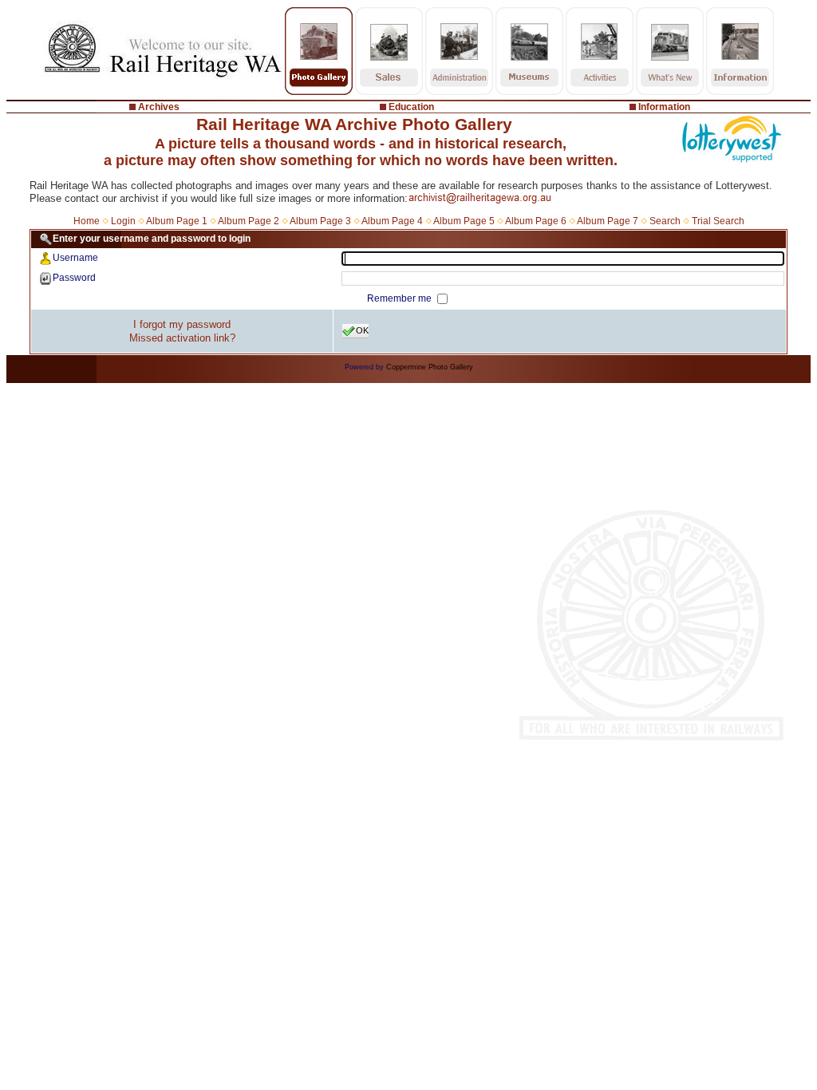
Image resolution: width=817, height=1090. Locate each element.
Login (123, 221)
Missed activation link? (182, 338)
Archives (159, 107)
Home (86, 221)
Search (665, 221)
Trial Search (718, 221)
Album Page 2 (248, 221)
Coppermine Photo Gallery (429, 367)
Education (411, 107)
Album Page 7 (607, 221)
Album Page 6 (535, 221)
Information (664, 107)
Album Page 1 (176, 221)
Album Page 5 (464, 221)
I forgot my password (182, 324)
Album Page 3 (320, 221)
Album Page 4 (392, 221)
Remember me (400, 298)
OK (362, 330)
